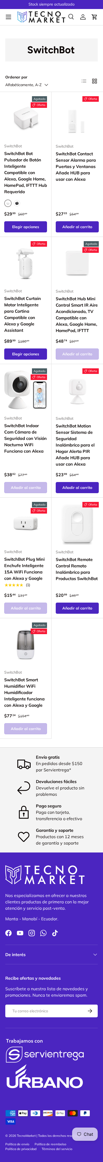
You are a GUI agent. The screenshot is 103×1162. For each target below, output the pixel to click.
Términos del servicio (57, 1149)
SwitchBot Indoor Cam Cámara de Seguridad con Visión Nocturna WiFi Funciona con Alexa (25, 438)
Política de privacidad (20, 1149)
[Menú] (8, 17)
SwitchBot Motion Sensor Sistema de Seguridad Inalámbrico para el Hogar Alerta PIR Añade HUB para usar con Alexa (75, 445)
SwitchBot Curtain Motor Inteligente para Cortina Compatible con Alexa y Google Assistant (22, 314)
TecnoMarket (26, 1136)
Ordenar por (16, 77)
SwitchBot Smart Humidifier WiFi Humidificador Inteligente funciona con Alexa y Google (24, 692)
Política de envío (17, 1144)
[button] (94, 17)
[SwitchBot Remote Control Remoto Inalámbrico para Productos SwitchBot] (77, 523)
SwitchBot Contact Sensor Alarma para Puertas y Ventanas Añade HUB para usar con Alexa (76, 166)
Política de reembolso (50, 1144)
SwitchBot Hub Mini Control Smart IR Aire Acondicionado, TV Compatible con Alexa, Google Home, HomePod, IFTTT (77, 314)
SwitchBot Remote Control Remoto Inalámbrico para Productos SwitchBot (77, 569)
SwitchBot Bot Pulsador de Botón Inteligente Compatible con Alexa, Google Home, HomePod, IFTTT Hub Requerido (25, 172)
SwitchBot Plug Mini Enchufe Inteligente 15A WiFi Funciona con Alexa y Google (24, 568)
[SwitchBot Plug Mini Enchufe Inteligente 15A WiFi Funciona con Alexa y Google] (25, 523)
